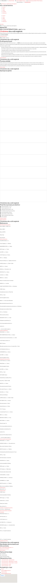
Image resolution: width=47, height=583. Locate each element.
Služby (3, 10)
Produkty (4, 11)
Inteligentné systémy (4, 540)
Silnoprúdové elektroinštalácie (6, 510)
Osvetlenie (2, 512)
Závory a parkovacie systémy (5, 439)
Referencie (4, 12)
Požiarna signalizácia (4, 330)
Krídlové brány (2, 487)
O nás (3, 8)
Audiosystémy (3, 490)
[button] (23, 225)
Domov (3, 7)
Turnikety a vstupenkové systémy (6, 507)
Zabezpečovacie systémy (5, 359)
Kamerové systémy (3, 239)
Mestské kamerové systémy (5, 224)
